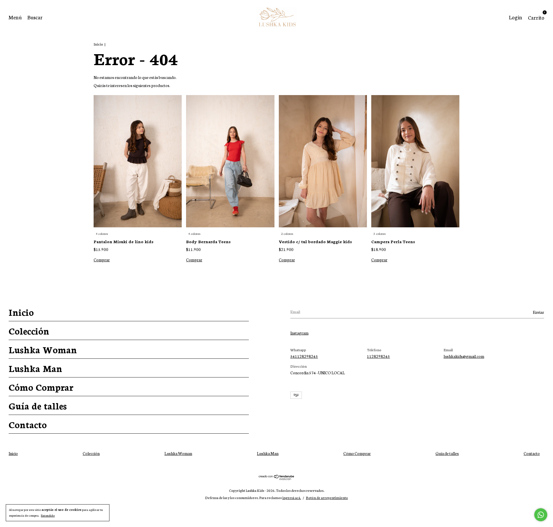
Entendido (48, 515)
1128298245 (378, 356)
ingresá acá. (291, 497)
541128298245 (304, 356)
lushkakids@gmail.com (464, 356)
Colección (29, 330)
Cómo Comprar (41, 386)
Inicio (98, 43)
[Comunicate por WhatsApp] (540, 514)
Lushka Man (35, 368)
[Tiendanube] (277, 478)
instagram (299, 333)
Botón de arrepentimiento (327, 497)
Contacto (28, 424)
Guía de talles (38, 405)
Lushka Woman (43, 349)
